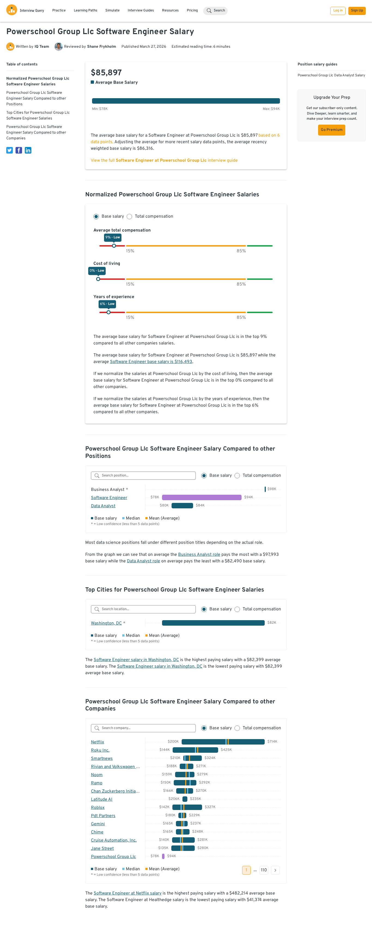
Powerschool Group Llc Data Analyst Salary (331, 75)
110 (264, 870)
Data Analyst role (143, 561)
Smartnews (102, 758)
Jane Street (102, 848)
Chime (97, 832)
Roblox (98, 808)
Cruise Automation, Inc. (114, 840)
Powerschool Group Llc (113, 857)
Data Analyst (103, 506)
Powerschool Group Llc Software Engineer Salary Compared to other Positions (36, 99)
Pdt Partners (103, 816)
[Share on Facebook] (19, 150)
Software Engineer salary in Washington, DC (136, 660)
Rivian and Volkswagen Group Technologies (133, 767)
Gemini (98, 824)
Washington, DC (106, 623)
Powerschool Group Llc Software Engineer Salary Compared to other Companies (36, 133)
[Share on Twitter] (9, 150)
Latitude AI (101, 799)
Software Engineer (109, 498)
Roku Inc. (100, 750)
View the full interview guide (164, 160)
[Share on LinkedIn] (28, 150)
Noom (97, 775)
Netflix (97, 742)
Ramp (96, 783)
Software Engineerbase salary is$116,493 (151, 362)
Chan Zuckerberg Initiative (117, 791)
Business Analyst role (199, 554)
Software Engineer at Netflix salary (127, 893)
